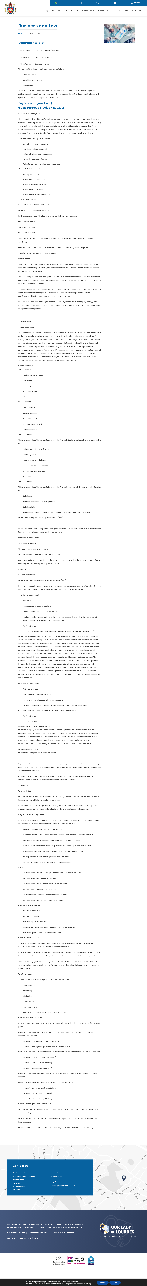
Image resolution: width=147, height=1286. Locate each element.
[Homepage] (46, 11)
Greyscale (12, 1238)
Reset (36, 1238)
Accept (102, 1283)
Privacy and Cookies (16, 1233)
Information (88, 11)
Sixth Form (137, 11)
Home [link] (20, 33)
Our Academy (56, 11)
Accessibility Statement (38, 1233)
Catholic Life (72, 11)
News (126, 11)
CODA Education (67, 1233)
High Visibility (26, 1238)
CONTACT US (105, 3)
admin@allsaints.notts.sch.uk (63, 1186)
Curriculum (103, 11)
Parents (116, 11)
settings (89, 1284)
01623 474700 (56, 1176)
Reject (115, 1283)
